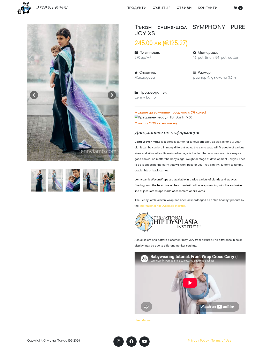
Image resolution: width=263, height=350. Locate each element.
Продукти (137, 7)
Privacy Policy (198, 340)
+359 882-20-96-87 (53, 7)
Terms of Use (221, 340)
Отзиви (184, 7)
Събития (162, 7)
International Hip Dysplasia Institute (162, 205)
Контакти (208, 7)
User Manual (143, 320)
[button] (34, 95)
